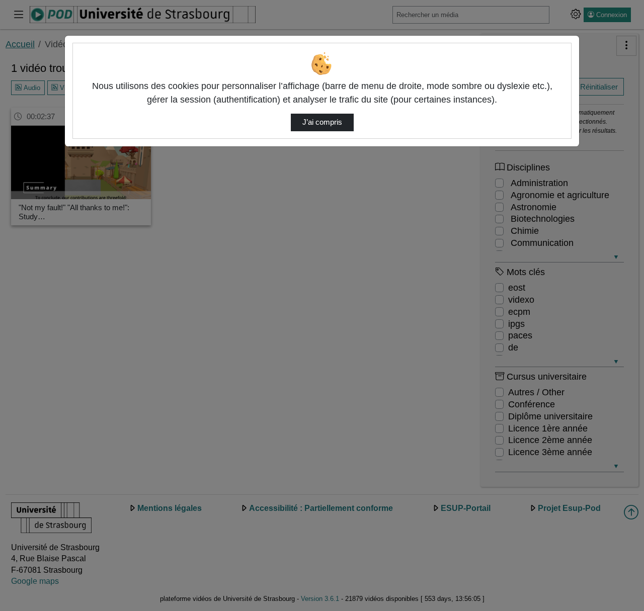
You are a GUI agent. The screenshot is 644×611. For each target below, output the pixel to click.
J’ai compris (322, 122)
